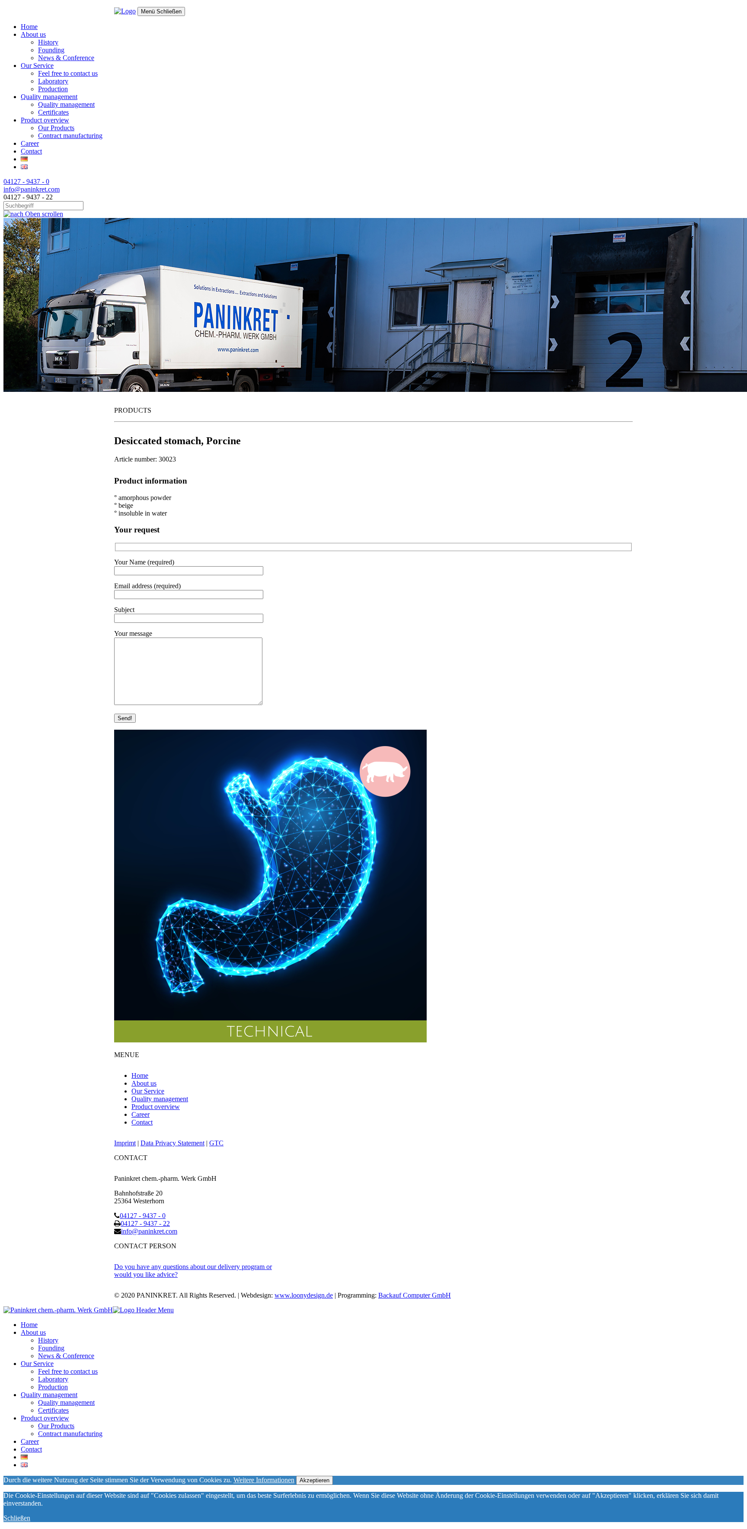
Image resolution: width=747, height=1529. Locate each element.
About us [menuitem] (33, 1332)
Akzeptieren (314, 1480)
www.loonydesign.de (304, 1295)
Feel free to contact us (68, 73)
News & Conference (66, 57)
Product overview (45, 120)
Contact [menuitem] (31, 1449)
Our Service (37, 65)
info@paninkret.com (31, 189)
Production (53, 89)
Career (30, 143)
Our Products (56, 127)
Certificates (53, 112)
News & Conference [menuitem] (66, 1355)
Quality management (49, 96)
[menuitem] (24, 1457)
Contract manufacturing (70, 135)
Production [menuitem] (53, 1387)
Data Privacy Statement (172, 1143)
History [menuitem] (48, 1340)
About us (33, 34)
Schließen (16, 1518)
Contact (31, 151)
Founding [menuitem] (51, 1348)
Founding (51, 50)
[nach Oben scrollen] (33, 214)
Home (29, 26)
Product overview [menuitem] (45, 1418)
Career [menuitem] (30, 1441)
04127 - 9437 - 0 (26, 181)
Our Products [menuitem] (56, 1426)
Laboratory (53, 81)
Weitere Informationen (263, 1480)
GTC (216, 1143)
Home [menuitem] (29, 1324)
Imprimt (125, 1143)
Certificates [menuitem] (53, 1410)
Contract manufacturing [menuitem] (70, 1433)
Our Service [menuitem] (37, 1363)
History (48, 42)
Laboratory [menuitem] (53, 1379)
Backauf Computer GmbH (414, 1295)
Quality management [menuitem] (49, 1394)
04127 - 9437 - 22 (145, 1223)
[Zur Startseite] (125, 11)
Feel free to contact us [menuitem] (68, 1371)
